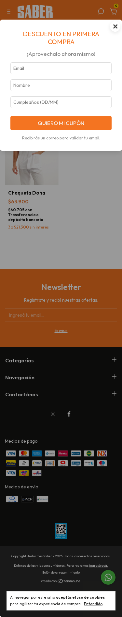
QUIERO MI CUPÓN (61, 122)
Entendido (93, 603)
